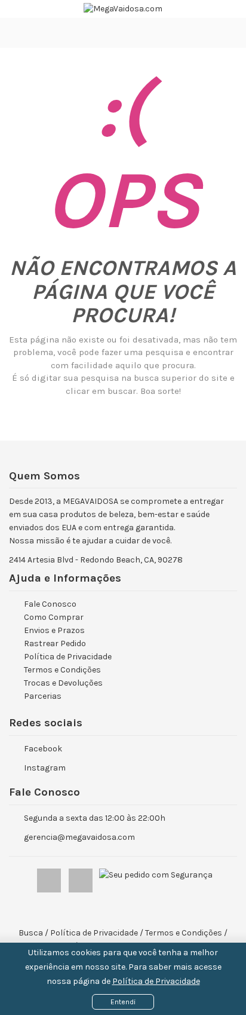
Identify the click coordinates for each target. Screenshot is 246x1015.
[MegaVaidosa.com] (122, 9)
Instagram (45, 768)
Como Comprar (54, 617)
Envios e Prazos (54, 630)
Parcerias (42, 696)
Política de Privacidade (156, 981)
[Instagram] (81, 878)
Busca (31, 933)
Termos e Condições (62, 670)
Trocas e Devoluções (63, 683)
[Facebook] (50, 878)
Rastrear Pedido (55, 643)
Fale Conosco (50, 604)
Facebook (43, 749)
